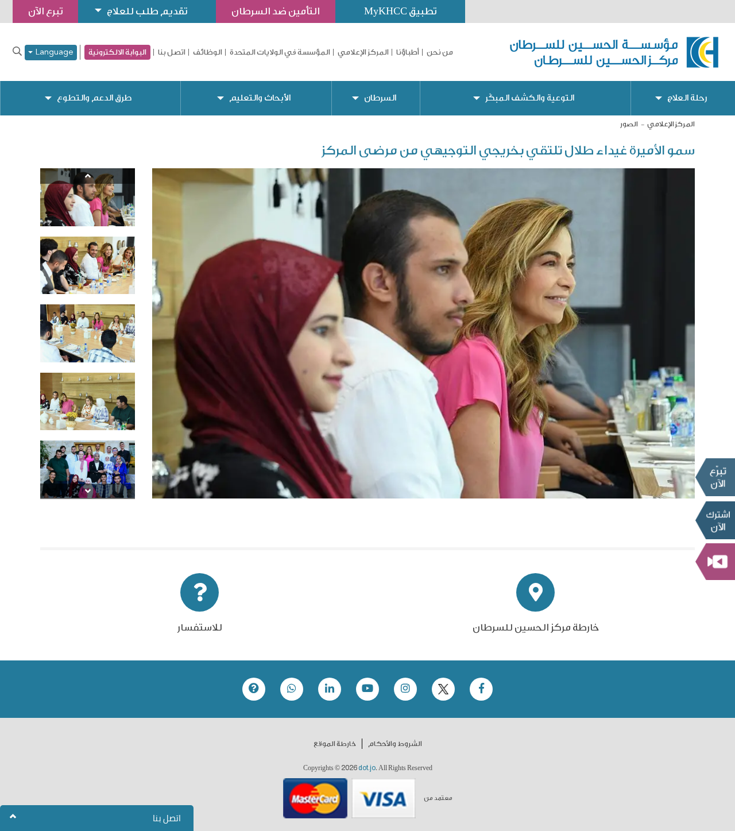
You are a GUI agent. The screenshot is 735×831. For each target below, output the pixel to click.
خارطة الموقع (335, 744)
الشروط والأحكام (395, 744)
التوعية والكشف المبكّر (529, 98)
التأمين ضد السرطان (275, 11)
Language (53, 52)
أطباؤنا (407, 52)
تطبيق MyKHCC (400, 11)
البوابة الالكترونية (117, 52)
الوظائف (207, 52)
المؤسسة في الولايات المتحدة (280, 52)
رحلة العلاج (687, 98)
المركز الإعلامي (363, 52)
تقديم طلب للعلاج (147, 11)
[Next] (87, 491)
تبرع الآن (715, 477)
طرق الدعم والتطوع (94, 98)
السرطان (380, 98)
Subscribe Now (715, 520)
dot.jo (367, 768)
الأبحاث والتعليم (260, 98)
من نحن (440, 52)
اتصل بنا (171, 52)
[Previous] (87, 176)
